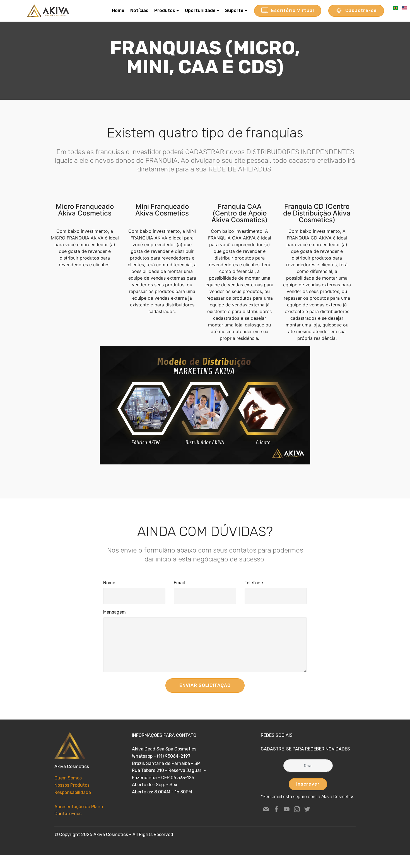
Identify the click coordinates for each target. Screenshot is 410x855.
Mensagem (114, 612)
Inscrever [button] (308, 784)
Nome (109, 582)
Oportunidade (200, 10)
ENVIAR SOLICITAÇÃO (205, 685)
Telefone (254, 582)
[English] (404, 7)
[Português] (396, 7)
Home (118, 10)
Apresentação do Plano (78, 806)
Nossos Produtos (72, 785)
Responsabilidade (72, 792)
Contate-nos (67, 813)
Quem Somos (68, 778)
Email (179, 582)
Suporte (234, 10)
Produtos (164, 10)
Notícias (139, 10)
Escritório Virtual (292, 10)
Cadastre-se (361, 10)
